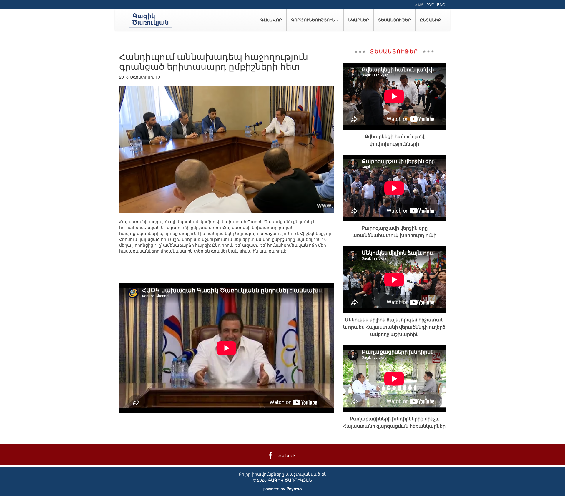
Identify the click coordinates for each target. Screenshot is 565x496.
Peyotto (294, 489)
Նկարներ (358, 20)
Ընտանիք (430, 20)
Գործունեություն (313, 20)
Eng (441, 4)
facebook (286, 455)
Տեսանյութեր (394, 20)
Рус (430, 4)
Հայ (419, 4)
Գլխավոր (271, 20)
